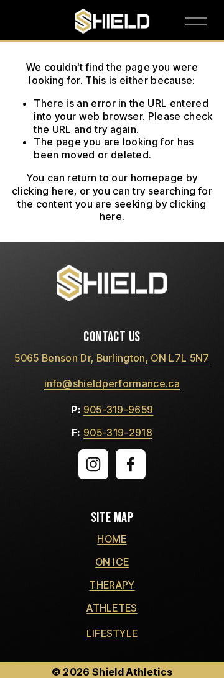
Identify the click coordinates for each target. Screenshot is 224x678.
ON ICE (112, 562)
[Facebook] (131, 464)
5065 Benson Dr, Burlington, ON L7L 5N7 (111, 358)
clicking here (43, 191)
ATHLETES (112, 608)
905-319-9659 (118, 409)
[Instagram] (93, 464)
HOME (111, 539)
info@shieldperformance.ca (112, 383)
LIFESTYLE (112, 633)
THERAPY (111, 585)
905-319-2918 (117, 432)
